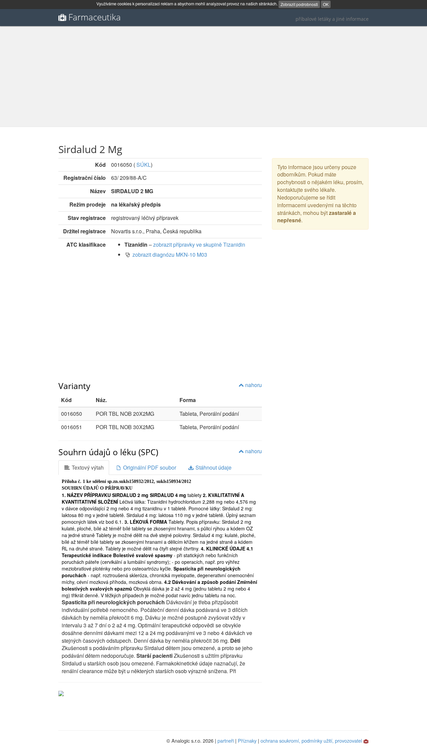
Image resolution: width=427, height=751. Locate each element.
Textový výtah (87, 467)
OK (326, 4)
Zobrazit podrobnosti (299, 4)
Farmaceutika (94, 17)
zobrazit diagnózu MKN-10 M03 (169, 254)
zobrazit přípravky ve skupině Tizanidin (199, 244)
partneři (226, 740)
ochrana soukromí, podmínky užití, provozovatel (311, 740)
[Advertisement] (213, 76)
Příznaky (247, 740)
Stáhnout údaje (213, 467)
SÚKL (143, 164)
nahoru (253, 385)
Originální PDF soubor (149, 467)
